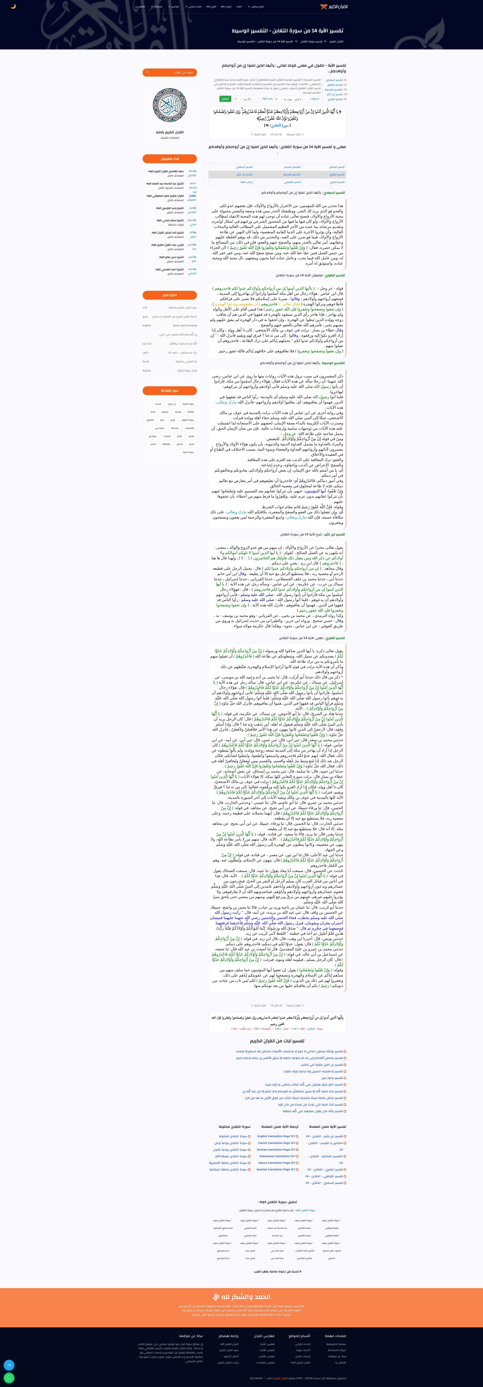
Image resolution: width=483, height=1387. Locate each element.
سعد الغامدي (304, 1236)
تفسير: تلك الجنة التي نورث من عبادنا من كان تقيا (310, 1104)
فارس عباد (250, 1258)
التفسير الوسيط (333, 89)
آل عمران (172, 404)
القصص (150, 420)
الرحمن (179, 444)
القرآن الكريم (336, 41)
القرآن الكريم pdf (229, 1344)
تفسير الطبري (335, 99)
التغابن (311, 1028)
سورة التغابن (279, 125)
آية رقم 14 (276, 134)
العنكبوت (189, 428)
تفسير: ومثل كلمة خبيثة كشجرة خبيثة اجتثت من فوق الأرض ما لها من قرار (294, 1098)
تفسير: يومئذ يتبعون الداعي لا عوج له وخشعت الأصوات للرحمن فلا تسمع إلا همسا (289, 1051)
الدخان (191, 436)
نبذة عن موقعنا (337, 1356)
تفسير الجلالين (337, 167)
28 (277, 1028)
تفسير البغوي (334, 84)
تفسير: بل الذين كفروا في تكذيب (322, 1065)
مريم (173, 420)
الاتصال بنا (140, 7)
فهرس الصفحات (265, 1362)
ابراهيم (165, 412)
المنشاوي (223, 1236)
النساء (158, 404)
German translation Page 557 (276, 1149)
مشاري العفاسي (304, 1258)
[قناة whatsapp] (9, 1378)
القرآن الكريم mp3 (300, 1362)
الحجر (153, 412)
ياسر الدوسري (223, 1258)
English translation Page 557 (276, 1136)
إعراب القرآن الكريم (228, 1362)
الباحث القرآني (195, 7)
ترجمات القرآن (302, 1356)
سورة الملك (188, 452)
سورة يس (160, 428)
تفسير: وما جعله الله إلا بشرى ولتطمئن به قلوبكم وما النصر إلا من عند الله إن (292, 1091)
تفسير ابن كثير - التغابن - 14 (324, 1136)
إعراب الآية (246, 182)
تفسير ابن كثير (334, 94)
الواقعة (166, 444)
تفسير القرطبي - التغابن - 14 (324, 1176)
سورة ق (153, 436)
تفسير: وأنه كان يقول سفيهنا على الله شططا (313, 1111)
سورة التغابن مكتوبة (233, 1136)
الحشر (153, 444)
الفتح (179, 436)
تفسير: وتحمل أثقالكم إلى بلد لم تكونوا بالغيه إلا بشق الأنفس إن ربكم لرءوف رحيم (289, 1058)
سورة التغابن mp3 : (304, 1210)
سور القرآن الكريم (229, 1350)
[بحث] (148, 73)
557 (257, 1028)
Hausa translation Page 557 (277, 1163)
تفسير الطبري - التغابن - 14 (325, 1169)
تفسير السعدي (334, 80)
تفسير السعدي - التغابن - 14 (324, 1183)
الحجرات (167, 436)
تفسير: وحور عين (332, 1078)
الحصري (331, 1258)
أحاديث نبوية (303, 1350)
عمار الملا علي (277, 1258)
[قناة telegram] (9, 1365)
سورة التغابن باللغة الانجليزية (228, 1163)
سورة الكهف (187, 420)
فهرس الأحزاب (266, 1356)
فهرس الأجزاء (267, 1350)
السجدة (174, 428)
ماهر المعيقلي (331, 1236)
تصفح (225, 99)
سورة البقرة (188, 404)
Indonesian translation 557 (277, 1156)
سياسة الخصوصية (336, 1344)
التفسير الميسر (292, 167)
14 (294, 1028)
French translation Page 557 (276, 1143)
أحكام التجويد (231, 1356)
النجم (191, 444)
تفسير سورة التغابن (311, 41)
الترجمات (158, 7)
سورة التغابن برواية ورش (230, 1143)
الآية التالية (259, 134)
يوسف (178, 412)
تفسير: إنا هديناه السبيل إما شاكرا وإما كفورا (313, 1071)
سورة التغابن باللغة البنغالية (228, 1169)
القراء (239, 7)
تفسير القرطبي (292, 182)
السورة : (315, 99)
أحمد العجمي (250, 1236)
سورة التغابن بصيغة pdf (231, 1156)
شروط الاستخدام (337, 1350)
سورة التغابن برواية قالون (230, 1149)
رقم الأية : (267, 99)
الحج (162, 420)
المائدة (191, 412)
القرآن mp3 (226, 7)
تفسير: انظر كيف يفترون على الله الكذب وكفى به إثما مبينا (304, 1084)
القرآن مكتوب (257, 7)
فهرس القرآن (267, 1344)
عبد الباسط (277, 1236)
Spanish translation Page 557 (276, 1169)
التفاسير (175, 7)
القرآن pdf (211, 7)
